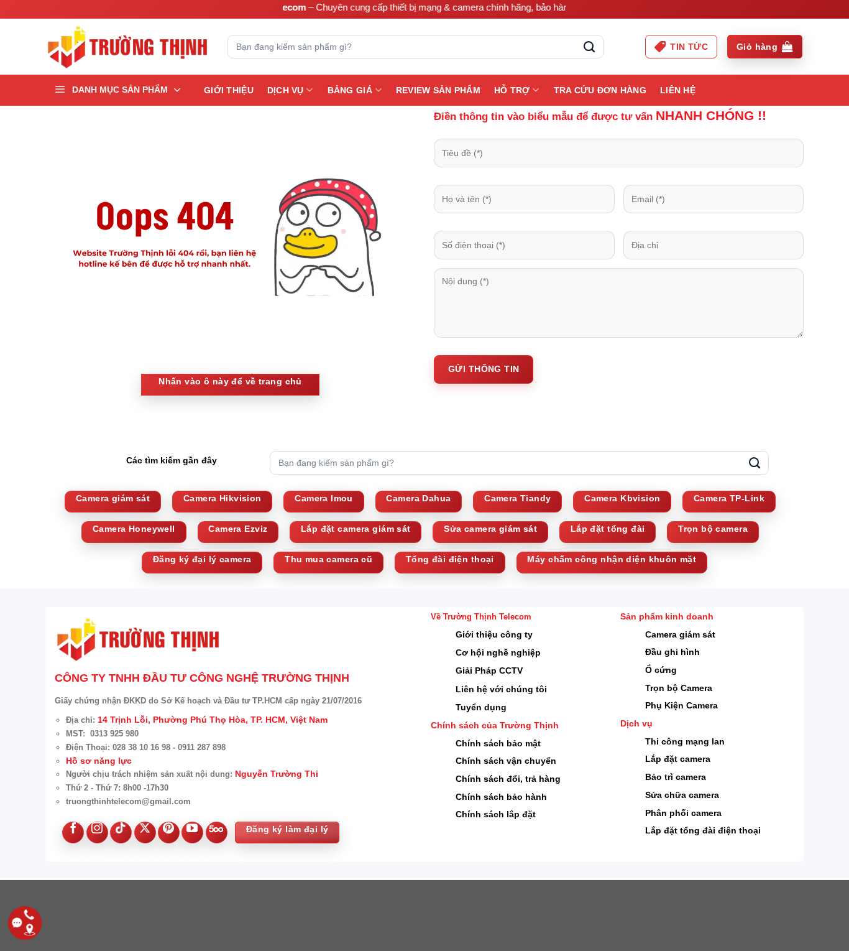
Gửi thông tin (483, 369)
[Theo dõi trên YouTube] (192, 832)
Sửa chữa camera (682, 795)
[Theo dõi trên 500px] (216, 832)
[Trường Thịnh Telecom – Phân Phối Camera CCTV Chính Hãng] (127, 47)
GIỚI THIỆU (229, 90)
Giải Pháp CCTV (489, 670)
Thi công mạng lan (685, 741)
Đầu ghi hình (672, 652)
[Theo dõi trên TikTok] (121, 832)
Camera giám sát (680, 634)
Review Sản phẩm (438, 90)
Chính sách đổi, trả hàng (508, 779)
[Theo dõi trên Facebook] (73, 832)
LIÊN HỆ (677, 90)
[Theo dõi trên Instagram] (97, 832)
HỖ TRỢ (512, 90)
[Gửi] (589, 46)
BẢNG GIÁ (350, 90)
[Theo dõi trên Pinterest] (169, 832)
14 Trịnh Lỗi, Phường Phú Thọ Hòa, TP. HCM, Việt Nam (213, 720)
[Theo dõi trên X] (145, 832)
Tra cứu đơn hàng (600, 90)
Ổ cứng (661, 670)
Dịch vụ (285, 90)
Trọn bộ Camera (678, 688)
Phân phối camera (683, 813)
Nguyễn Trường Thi (276, 774)
